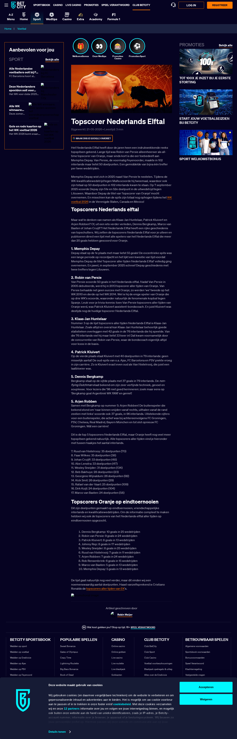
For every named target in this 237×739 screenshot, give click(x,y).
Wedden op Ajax (18, 663)
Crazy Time (65, 657)
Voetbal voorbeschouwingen (158, 663)
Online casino (118, 646)
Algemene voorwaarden (196, 646)
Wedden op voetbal (19, 651)
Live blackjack (118, 669)
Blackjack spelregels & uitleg (158, 669)
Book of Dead (67, 674)
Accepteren (206, 687)
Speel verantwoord (115, 5)
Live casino (73, 5)
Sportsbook (41, 5)
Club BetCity (141, 5)
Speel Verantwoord (194, 663)
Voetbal (21, 28)
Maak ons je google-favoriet (93, 138)
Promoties (91, 5)
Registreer (219, 5)
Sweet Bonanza (67, 646)
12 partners (72, 708)
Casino (58, 5)
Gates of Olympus (69, 651)
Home (7, 28)
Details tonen (57, 731)
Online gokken (118, 651)
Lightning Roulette (69, 663)
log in (191, 5)
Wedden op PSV (18, 669)
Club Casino (150, 657)
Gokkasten (116, 674)
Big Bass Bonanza (69, 669)
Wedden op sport (18, 646)
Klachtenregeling (193, 669)
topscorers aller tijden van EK (105, 588)
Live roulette (117, 663)
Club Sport (149, 651)
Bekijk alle (226, 45)
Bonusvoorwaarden (195, 657)
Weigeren (206, 699)
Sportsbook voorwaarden (197, 651)
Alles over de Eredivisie (155, 674)
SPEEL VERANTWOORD (143, 627)
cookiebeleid (122, 704)
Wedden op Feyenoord (21, 674)
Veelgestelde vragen (195, 674)
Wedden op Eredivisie (20, 657)
